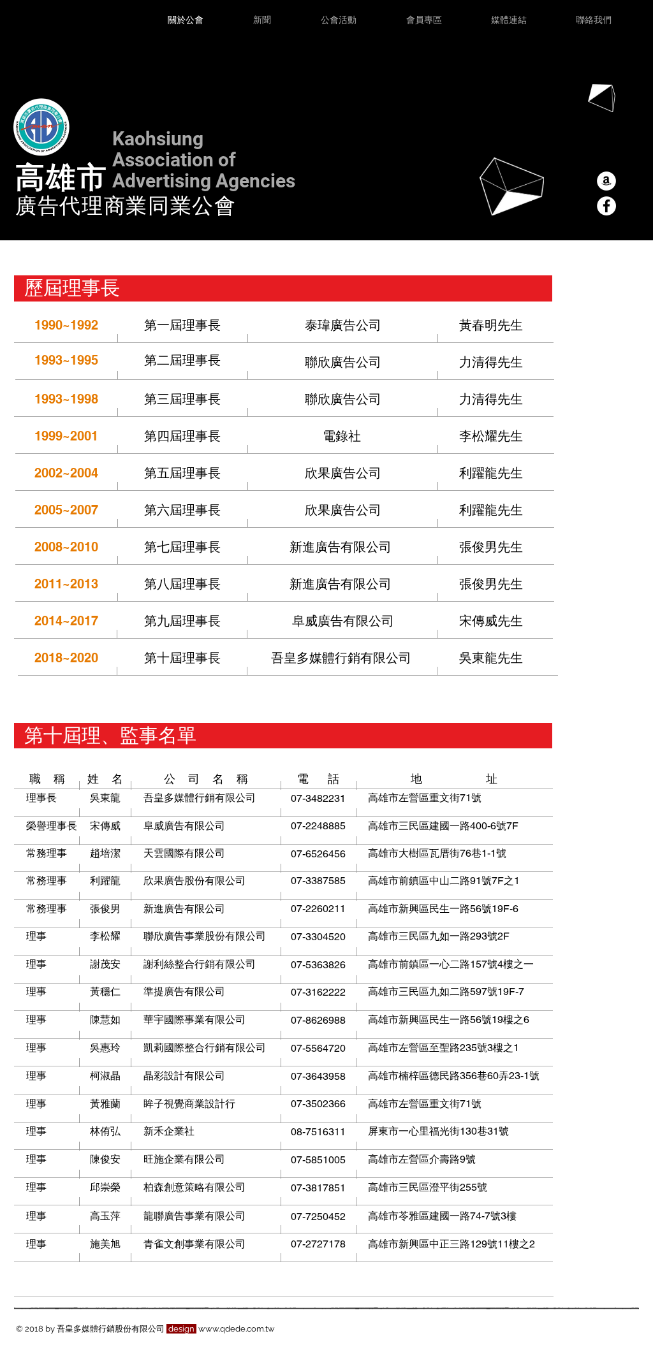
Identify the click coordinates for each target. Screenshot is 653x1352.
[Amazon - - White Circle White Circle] (606, 181)
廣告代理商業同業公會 (126, 204)
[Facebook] (606, 205)
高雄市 (61, 175)
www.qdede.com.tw (236, 1329)
